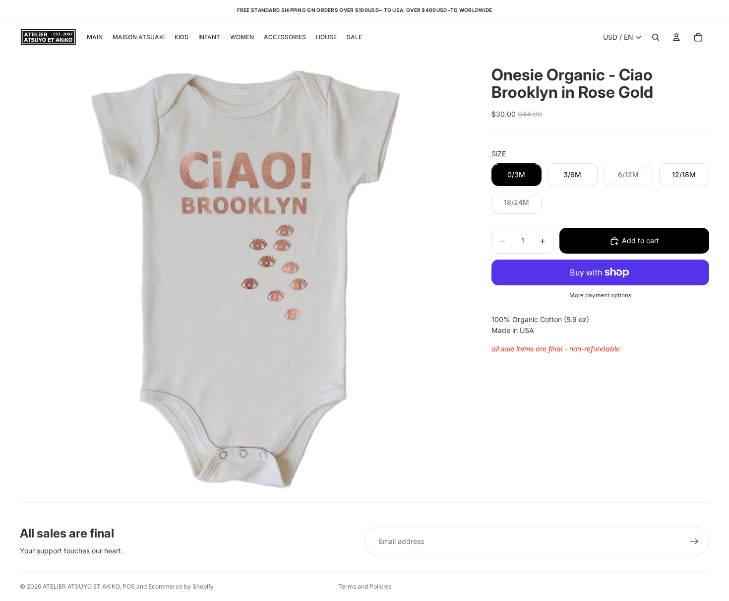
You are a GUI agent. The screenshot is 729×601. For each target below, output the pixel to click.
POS (128, 586)
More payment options (600, 295)
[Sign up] (694, 541)
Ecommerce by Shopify (181, 586)
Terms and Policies (364, 586)
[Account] (676, 37)
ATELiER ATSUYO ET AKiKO (81, 586)
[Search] (656, 37)
